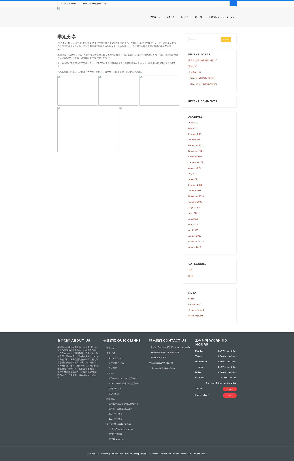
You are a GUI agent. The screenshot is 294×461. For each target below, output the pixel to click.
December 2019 (196, 241)
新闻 (190, 275)
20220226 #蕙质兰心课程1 (201, 78)
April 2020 (193, 230)
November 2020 (196, 196)
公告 (190, 269)
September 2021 (196, 162)
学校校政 (185, 17)
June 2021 (193, 179)
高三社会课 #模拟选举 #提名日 (202, 60)
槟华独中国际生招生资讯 (120, 408)
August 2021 (194, 168)
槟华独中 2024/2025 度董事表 (123, 378)
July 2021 (192, 173)
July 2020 (192, 213)
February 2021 (195, 185)
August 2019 (194, 247)
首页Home (155, 17)
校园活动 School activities (221, 17)
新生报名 (199, 17)
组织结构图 (114, 393)
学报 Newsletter (116, 439)
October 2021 (195, 156)
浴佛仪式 (192, 66)
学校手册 (113, 368)
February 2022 (195, 134)
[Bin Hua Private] (58, 10)
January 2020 (194, 235)
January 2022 (194, 139)
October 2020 (195, 202)
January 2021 (194, 190)
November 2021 (196, 151)
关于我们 (171, 17)
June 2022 (193, 122)
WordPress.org (195, 315)
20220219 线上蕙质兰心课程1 (202, 84)
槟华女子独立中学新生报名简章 (124, 403)
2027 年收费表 (116, 418)
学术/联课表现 (115, 434)
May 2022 (193, 128)
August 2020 (194, 207)
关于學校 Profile (116, 363)
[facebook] (226, 3)
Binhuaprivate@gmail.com (94, 3)
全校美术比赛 (194, 72)
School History (116, 358)
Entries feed (194, 304)
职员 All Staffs (115, 388)
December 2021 (196, 145)
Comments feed (196, 310)
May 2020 (193, 224)
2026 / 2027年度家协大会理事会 (124, 383)
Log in (191, 298)
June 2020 (193, 218)
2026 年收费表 (116, 413)
